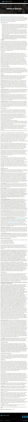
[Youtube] (22, 416)
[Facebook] (25, 416)
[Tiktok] (27, 416)
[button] (24, 1)
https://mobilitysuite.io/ (5, 18)
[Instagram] (24, 416)
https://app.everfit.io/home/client (21, 218)
